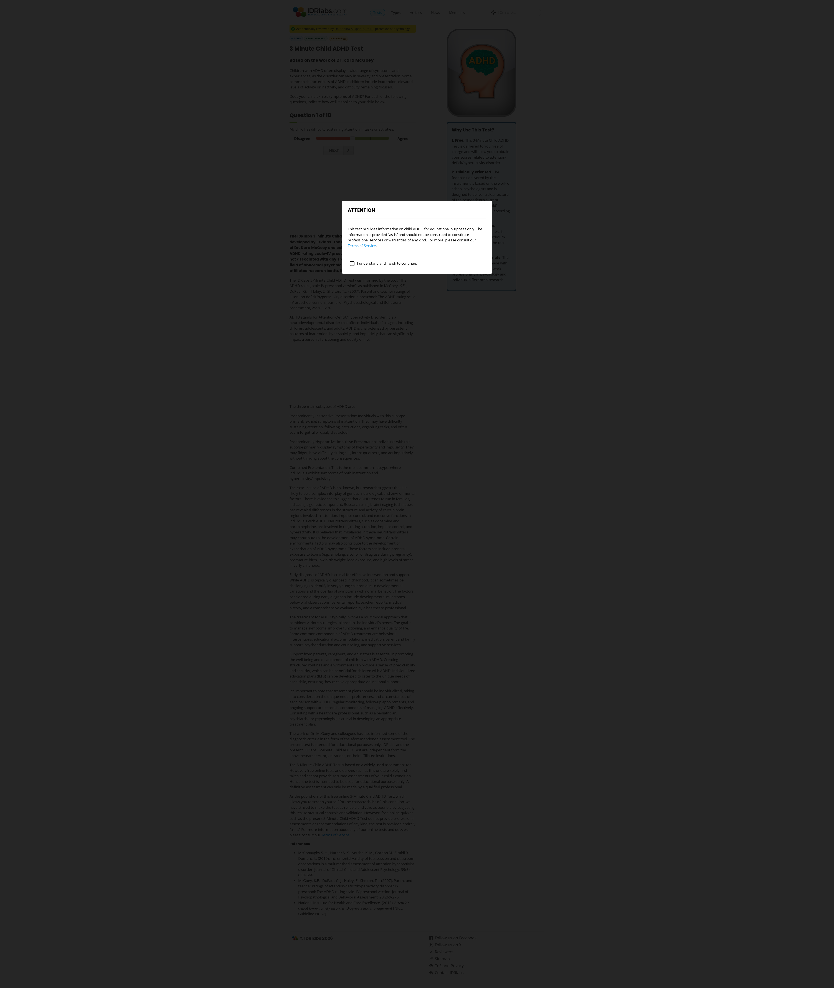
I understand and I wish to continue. (386, 263)
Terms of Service (362, 245)
